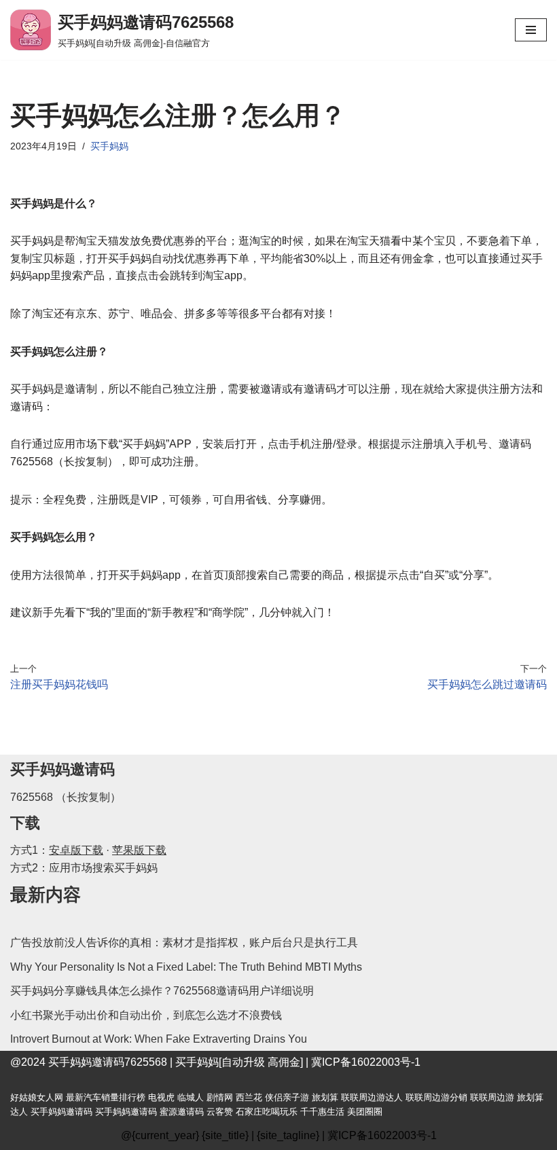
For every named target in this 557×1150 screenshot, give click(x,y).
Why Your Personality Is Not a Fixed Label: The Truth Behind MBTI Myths (186, 967)
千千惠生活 (322, 1112)
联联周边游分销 (436, 1097)
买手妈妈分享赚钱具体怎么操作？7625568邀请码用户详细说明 (162, 990)
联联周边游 (492, 1097)
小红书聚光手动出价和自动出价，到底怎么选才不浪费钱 (146, 1015)
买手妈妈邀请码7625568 (107, 1062)
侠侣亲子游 (287, 1097)
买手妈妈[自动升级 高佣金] (239, 1062)
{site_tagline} (288, 1135)
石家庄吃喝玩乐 (267, 1112)
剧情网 (219, 1097)
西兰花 (249, 1097)
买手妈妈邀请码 (61, 1112)
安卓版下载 (76, 850)
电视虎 (161, 1097)
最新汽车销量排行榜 (105, 1097)
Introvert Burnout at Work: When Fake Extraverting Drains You (158, 1039)
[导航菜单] (531, 29)
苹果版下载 (139, 850)
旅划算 (325, 1097)
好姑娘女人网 (36, 1097)
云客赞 (219, 1112)
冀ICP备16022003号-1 (365, 1062)
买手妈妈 (109, 146)
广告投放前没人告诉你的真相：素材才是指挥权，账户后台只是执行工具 (184, 942)
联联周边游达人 (372, 1097)
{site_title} (225, 1135)
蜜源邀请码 (182, 1112)
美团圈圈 (364, 1112)
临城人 (190, 1097)
